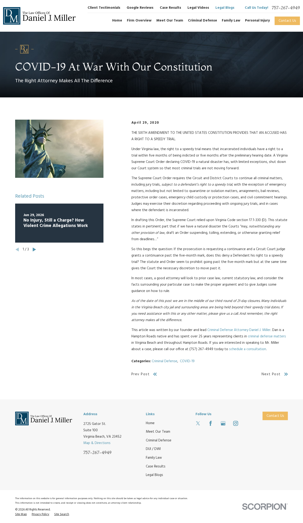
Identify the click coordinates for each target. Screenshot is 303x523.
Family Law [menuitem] (231, 20)
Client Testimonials (104, 8)
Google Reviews (140, 8)
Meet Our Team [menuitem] (169, 20)
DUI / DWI (153, 449)
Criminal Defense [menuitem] (202, 20)
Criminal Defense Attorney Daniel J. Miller (239, 330)
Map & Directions (97, 443)
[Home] (39, 16)
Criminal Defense (164, 361)
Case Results (170, 8)
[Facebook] (210, 423)
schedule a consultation (247, 349)
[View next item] (34, 250)
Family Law (154, 458)
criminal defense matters (267, 336)
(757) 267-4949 (201, 349)
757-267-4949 (286, 8)
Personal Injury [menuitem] (257, 20)
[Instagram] (235, 423)
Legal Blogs (224, 8)
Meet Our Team (158, 432)
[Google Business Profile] (223, 423)
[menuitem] (21, 515)
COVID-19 (187, 361)
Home (150, 423)
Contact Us (287, 21)
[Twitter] (198, 423)
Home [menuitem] (117, 20)
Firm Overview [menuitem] (139, 20)
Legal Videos (198, 8)
